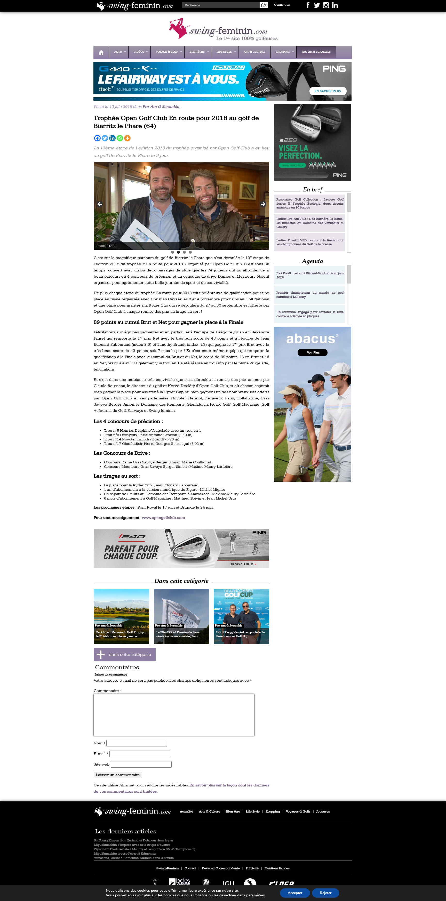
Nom (99, 743)
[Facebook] (97, 138)
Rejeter (325, 892)
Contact (190, 868)
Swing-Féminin (167, 868)
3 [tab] (184, 252)
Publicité (252, 868)
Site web (102, 764)
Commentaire (108, 690)
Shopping (273, 812)
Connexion (282, 5)
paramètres (255, 895)
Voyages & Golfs (298, 812)
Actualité (186, 812)
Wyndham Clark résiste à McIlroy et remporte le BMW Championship (145, 849)
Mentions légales (277, 868)
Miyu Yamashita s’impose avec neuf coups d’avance (132, 845)
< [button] (100, 204)
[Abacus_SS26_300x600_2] (312, 404)
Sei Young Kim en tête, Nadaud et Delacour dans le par (133, 840)
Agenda (312, 261)
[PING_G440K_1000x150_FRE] (221, 97)
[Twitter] (105, 138)
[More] (127, 138)
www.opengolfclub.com (163, 517)
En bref (312, 189)
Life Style (253, 812)
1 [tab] (172, 252)
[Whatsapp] (120, 138)
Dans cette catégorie (181, 580)
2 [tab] (178, 252)
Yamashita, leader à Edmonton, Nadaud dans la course (134, 858)
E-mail (101, 753)
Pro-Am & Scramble (160, 106)
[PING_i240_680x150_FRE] (181, 548)
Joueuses (323, 812)
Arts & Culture (209, 812)
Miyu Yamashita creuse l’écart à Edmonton (125, 854)
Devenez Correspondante (221, 868)
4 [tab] (190, 252)
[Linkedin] (112, 138)
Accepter (295, 892)
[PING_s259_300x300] (312, 142)
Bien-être (233, 812)
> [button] (263, 204)
